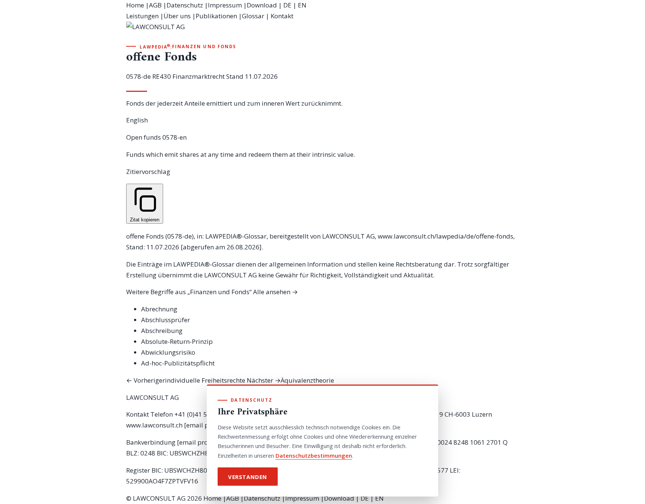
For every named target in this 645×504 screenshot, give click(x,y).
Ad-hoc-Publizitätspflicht (178, 363)
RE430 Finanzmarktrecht (188, 76)
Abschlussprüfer (165, 319)
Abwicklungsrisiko (168, 352)
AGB (155, 5)
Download (262, 5)
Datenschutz (184, 5)
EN (302, 5)
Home (135, 5)
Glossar (253, 16)
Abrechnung (159, 309)
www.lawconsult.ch (154, 425)
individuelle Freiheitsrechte (185, 380)
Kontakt (282, 16)
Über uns (177, 16)
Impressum (225, 5)
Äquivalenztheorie (290, 380)
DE (287, 5)
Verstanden (247, 476)
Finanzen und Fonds (204, 46)
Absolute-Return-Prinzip (177, 341)
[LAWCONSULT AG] (322, 32)
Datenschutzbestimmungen (313, 455)
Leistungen (142, 16)
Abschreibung (162, 330)
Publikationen (216, 16)
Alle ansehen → (275, 291)
